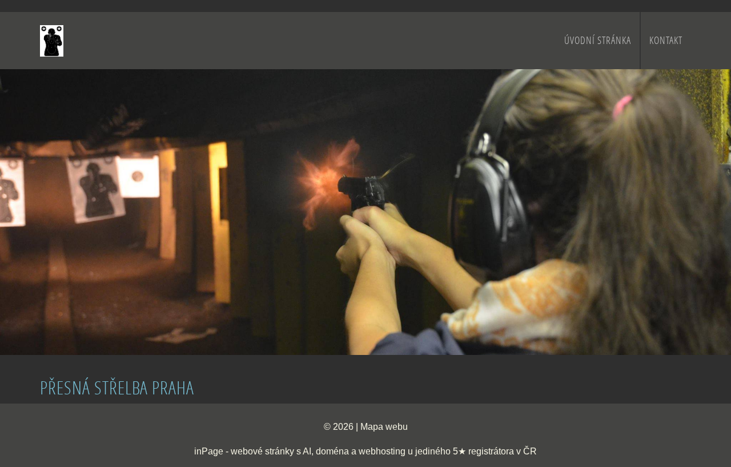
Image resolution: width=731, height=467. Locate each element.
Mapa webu (384, 427)
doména (332, 451)
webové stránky (262, 451)
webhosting (382, 451)
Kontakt (665, 40)
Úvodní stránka (597, 40)
